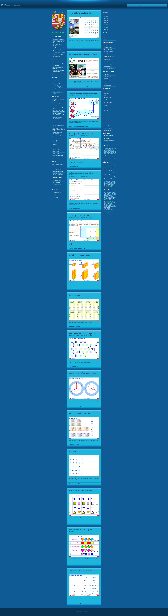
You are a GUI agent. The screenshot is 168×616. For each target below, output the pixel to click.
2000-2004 (106, 24)
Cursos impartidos (107, 76)
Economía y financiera (108, 47)
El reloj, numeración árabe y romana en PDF (78, 406)
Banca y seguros (107, 59)
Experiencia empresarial (108, 126)
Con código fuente (107, 91)
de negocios (146, 5)
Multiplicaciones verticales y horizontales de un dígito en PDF (81, 603)
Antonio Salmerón (85, 611)
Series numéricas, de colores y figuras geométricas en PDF (81, 563)
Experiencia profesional (108, 125)
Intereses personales (108, 142)
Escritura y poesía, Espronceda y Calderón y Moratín (58, 50)
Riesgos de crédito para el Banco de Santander (57, 118)
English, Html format (56, 186)
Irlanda (105, 35)
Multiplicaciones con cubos (57, 54)
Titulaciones (106, 116)
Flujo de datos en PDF (73, 366)
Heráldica (105, 95)
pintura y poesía (155, 5)
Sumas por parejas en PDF (74, 326)
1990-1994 (106, 27)
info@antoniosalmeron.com (57, 155)
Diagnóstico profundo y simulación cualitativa (56, 121)
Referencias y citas (107, 85)
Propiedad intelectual (108, 80)
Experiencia (106, 107)
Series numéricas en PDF (74, 483)
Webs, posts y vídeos (108, 99)
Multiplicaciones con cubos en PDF (76, 288)
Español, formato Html (56, 184)
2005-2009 (106, 22)
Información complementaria (109, 110)
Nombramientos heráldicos (109, 140)
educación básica (162, 5)
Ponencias (106, 78)
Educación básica (107, 93)
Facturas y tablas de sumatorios (58, 52)
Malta (105, 37)
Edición (105, 83)
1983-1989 (106, 29)
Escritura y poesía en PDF (74, 208)
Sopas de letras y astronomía (58, 39)
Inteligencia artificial (107, 97)
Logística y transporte (108, 66)
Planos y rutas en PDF (73, 166)
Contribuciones (106, 108)
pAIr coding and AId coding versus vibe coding (57, 103)
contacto (109, 207)
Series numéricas (55, 65)
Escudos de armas (57, 12)
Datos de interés (107, 138)
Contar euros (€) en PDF (74, 444)
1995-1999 (106, 26)
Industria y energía (107, 61)
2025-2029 (106, 15)
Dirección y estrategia (108, 45)
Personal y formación (108, 53)
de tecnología (138, 5)
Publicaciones (106, 74)
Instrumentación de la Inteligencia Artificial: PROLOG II (58, 114)
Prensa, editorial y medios (109, 68)
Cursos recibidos (107, 118)
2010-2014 (106, 20)
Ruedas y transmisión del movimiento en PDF (78, 126)
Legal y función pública (108, 64)
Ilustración (106, 81)
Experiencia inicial (107, 130)
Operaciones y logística (108, 51)
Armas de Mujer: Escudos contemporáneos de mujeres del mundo (58, 129)
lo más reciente (131, 5)
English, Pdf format (56, 182)
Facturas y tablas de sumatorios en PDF (77, 248)
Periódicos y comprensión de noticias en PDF (78, 86)
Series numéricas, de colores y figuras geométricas (58, 71)
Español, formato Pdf (56, 180)
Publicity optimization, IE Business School (57, 133)
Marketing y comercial (108, 49)
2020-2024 (106, 16)
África (105, 39)
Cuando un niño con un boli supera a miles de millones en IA (58, 111)
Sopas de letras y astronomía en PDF (76, 46)
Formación (106, 105)
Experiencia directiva (108, 128)
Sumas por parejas (56, 56)
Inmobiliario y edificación (108, 62)
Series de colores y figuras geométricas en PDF (79, 522)
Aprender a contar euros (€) (57, 63)
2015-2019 (106, 18)
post (3, 4)
